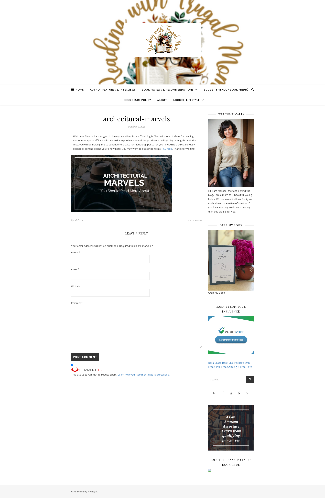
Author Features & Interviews (113, 89)
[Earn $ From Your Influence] (231, 335)
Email (75, 269)
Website (76, 286)
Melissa (78, 220)
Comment (76, 303)
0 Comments (195, 220)
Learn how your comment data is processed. (144, 374)
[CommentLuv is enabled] (136, 369)
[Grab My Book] (231, 260)
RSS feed (167, 148)
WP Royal (92, 491)
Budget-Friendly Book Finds (225, 89)
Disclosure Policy (137, 100)
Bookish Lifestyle (186, 100)
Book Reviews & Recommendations (167, 89)
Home (80, 89)
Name (75, 252)
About (162, 100)
